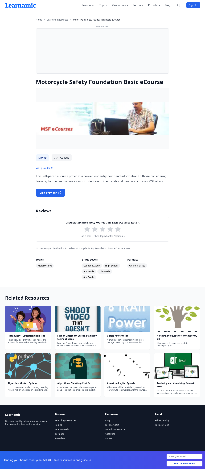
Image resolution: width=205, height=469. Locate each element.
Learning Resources (57, 19)
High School (111, 265)
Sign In (193, 5)
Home (39, 19)
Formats (138, 5)
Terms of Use (162, 424)
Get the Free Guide (184, 463)
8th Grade (88, 277)
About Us (110, 433)
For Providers (112, 424)
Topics (103, 5)
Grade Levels (120, 5)
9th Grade (88, 271)
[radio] (87, 229)
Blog (167, 5)
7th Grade (104, 271)
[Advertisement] (102, 51)
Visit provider (43, 167)
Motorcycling (45, 265)
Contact (109, 438)
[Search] (178, 5)
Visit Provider (48, 192)
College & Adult (91, 265)
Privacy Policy (162, 420)
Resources (88, 5)
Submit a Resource (115, 429)
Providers (154, 5)
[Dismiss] (201, 454)
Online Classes (137, 265)
